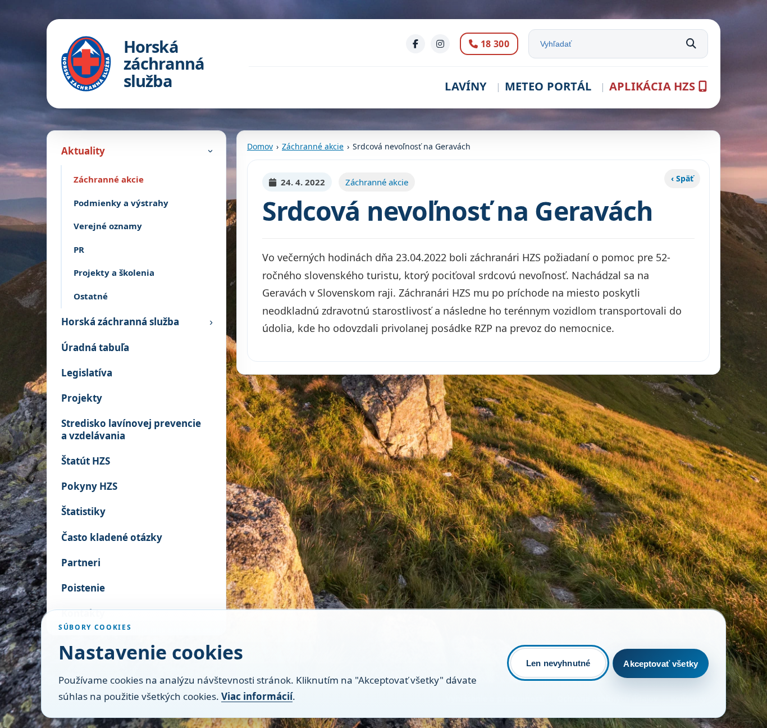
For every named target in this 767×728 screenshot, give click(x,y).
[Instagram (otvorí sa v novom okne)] (440, 43)
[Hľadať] (691, 43)
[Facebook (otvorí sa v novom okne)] (415, 43)
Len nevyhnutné (558, 663)
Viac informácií (257, 696)
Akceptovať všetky (660, 663)
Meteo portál (548, 86)
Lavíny (465, 86)
